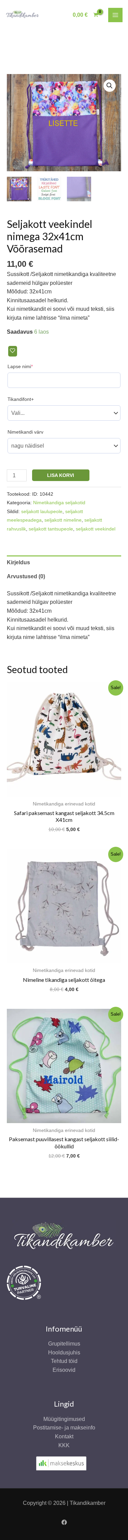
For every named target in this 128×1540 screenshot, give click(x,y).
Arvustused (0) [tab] (26, 576)
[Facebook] (64, 1522)
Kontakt (64, 1436)
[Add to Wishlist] (12, 351)
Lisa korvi (60, 475)
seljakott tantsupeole (51, 529)
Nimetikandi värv (25, 432)
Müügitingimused (64, 1419)
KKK (64, 1445)
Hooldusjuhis (64, 1352)
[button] (109, 85)
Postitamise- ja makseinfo (64, 1427)
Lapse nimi (31, 366)
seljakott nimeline (63, 520)
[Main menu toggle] (115, 15)
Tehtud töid (64, 1361)
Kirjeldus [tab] (18, 562)
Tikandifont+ (21, 399)
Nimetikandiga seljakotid (59, 502)
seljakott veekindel (95, 529)
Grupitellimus (64, 1344)
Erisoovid (64, 1370)
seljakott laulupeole (41, 511)
